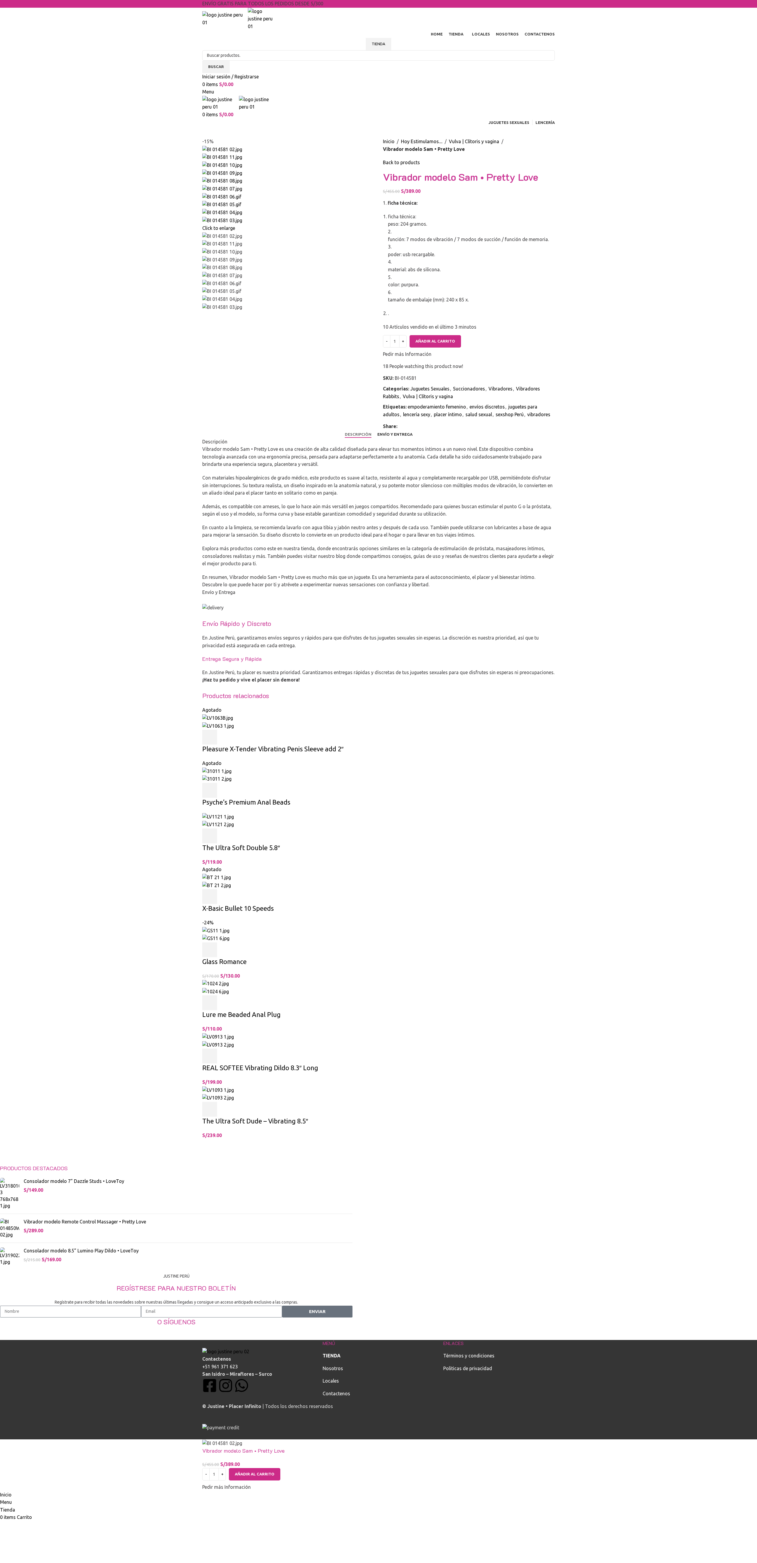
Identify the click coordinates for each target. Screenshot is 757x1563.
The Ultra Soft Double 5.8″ (241, 847)
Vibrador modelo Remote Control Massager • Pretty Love (85, 1221)
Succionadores (469, 388)
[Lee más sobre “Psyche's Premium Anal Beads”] (209, 790)
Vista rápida (225, 737)
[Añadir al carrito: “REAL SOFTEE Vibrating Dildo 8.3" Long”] (209, 1056)
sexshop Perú (510, 414)
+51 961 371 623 (220, 1366)
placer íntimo (448, 414)
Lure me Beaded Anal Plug (241, 1014)
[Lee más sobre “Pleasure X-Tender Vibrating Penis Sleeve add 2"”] (209, 737)
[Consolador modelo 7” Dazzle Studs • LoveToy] (9, 1193)
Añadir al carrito (435, 341)
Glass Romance (224, 961)
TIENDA (378, 44)
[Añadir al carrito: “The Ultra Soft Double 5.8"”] (209, 836)
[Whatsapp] (241, 1385)
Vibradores (500, 388)
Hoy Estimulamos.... (421, 141)
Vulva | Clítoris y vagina (474, 141)
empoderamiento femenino (437, 406)
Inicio (388, 141)
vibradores (538, 414)
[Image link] (225, 1351)
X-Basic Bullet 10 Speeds (238, 908)
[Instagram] (225, 1385)
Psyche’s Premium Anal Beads (246, 802)
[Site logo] (225, 18)
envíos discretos (487, 406)
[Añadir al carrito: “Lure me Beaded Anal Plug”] (209, 1002)
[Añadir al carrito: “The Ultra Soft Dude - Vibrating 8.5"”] (209, 1109)
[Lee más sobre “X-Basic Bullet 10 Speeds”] (209, 896)
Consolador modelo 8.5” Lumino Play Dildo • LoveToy (81, 1250)
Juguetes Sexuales (429, 388)
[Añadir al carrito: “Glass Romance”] (209, 949)
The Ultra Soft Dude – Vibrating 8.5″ (255, 1121)
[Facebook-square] (209, 1385)
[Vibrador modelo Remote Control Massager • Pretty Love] (9, 1228)
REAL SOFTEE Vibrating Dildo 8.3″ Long (260, 1067)
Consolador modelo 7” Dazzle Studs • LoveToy (74, 1181)
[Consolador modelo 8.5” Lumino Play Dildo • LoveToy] (9, 1256)
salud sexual (478, 414)
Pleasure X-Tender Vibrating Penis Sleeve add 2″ (273, 749)
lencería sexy (416, 414)
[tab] (358, 434)
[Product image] (218, 725)
